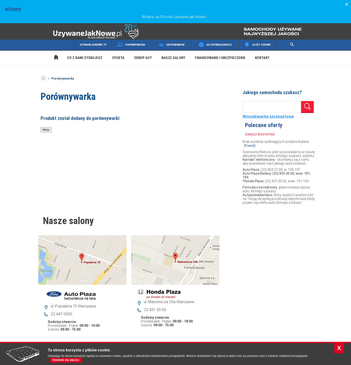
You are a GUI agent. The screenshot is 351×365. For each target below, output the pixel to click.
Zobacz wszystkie (260, 134)
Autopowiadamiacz (219, 44)
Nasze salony (173, 58)
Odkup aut (143, 58)
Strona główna (51, 51)
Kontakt (262, 58)
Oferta (118, 58)
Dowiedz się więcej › (66, 360)
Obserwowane (175, 44)
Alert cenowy (261, 44)
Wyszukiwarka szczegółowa (268, 116)
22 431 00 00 (155, 309)
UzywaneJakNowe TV (93, 44)
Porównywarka (135, 44)
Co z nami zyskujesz (84, 58)
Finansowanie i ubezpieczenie (220, 58)
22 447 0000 (61, 314)
